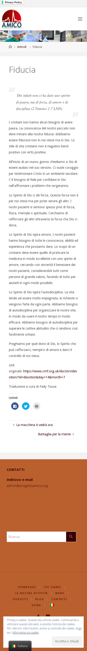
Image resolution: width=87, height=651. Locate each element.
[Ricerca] (71, 537)
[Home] (10, 47)
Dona (36, 605)
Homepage (27, 587)
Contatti (59, 599)
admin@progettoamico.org (27, 485)
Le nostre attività (31, 593)
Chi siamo (52, 587)
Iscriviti (20, 599)
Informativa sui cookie (25, 632)
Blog (39, 599)
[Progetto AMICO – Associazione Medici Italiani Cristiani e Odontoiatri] (12, 19)
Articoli (21, 47)
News (59, 593)
